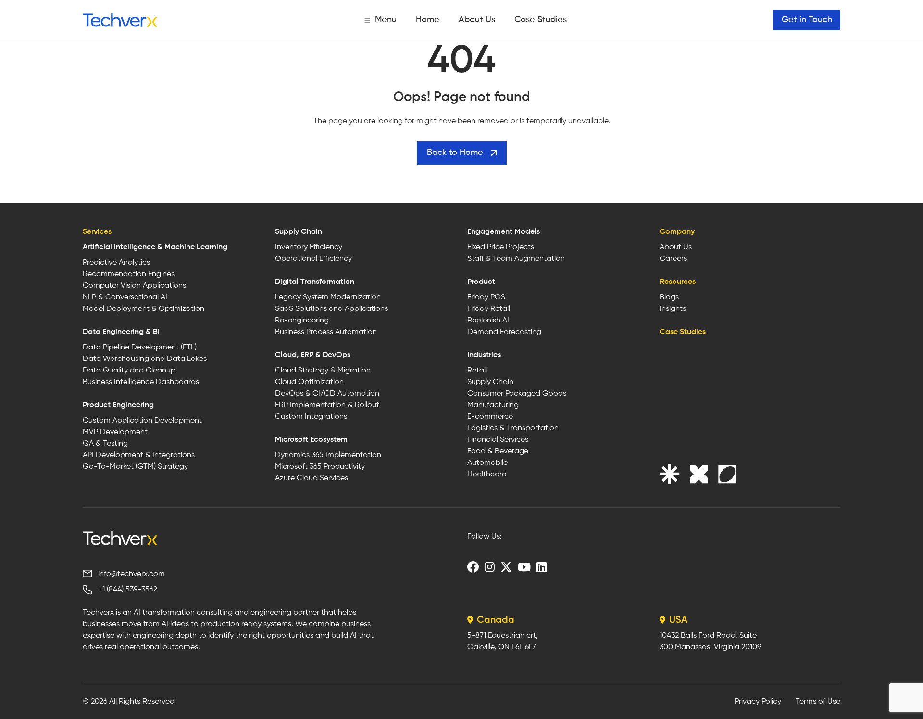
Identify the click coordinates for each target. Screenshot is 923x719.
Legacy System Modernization (328, 297)
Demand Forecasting (504, 332)
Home (427, 19)
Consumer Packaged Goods (516, 394)
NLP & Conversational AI (125, 297)
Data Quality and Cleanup (129, 370)
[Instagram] (490, 567)
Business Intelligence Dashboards (141, 382)
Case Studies (540, 19)
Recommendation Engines (129, 274)
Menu (386, 19)
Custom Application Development (142, 420)
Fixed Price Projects (500, 247)
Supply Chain (298, 232)
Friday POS (486, 297)
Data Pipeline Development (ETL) (140, 347)
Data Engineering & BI (121, 332)
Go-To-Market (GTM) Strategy (135, 467)
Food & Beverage (497, 451)
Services (97, 232)
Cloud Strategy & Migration (323, 370)
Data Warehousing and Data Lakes (145, 359)
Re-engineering (302, 320)
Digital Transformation (314, 282)
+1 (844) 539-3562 (127, 589)
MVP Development (115, 432)
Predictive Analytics (116, 263)
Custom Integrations (311, 417)
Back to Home (455, 152)
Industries (484, 355)
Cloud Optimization (309, 382)
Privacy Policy (758, 702)
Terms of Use (818, 702)
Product (481, 282)
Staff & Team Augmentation (516, 259)
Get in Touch (807, 19)
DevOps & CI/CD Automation (327, 394)
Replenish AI (488, 320)
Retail (477, 370)
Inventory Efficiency (308, 247)
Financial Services (497, 440)
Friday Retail (488, 309)
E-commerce (490, 417)
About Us (477, 19)
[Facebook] (473, 567)
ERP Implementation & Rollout (327, 405)
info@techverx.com (131, 574)
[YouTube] (524, 567)
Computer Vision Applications (134, 286)
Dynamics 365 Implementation (328, 455)
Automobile (487, 463)
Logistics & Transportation (513, 428)
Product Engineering (118, 405)
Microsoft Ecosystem (311, 440)
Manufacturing (493, 405)
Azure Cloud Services (311, 478)
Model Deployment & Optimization (143, 309)
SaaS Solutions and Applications (331, 309)
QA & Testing (105, 444)
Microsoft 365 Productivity (320, 467)
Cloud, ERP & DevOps (312, 355)
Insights (673, 309)
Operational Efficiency (313, 259)
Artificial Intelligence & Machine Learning (155, 247)
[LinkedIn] (541, 567)
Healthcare (486, 474)
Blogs (669, 297)
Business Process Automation (326, 332)
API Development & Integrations (139, 455)
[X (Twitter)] (506, 567)
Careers (673, 259)
